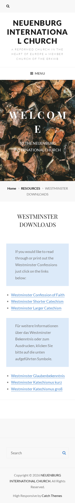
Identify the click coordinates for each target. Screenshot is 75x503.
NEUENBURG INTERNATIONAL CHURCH (37, 31)
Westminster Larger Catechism (36, 308)
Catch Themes (52, 496)
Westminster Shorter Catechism (37, 301)
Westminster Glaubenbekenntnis (38, 375)
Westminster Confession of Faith (38, 294)
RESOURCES (31, 188)
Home (12, 188)
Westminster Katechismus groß (36, 389)
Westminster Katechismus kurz (36, 382)
